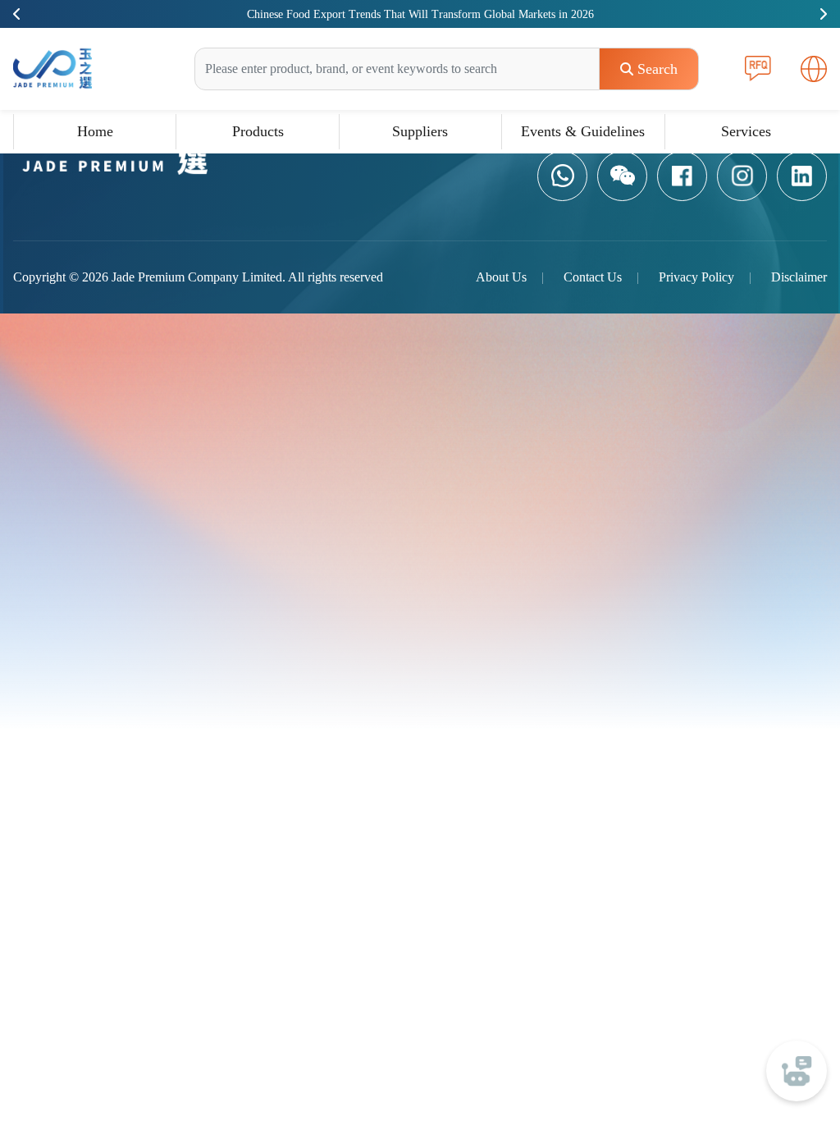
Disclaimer (799, 277)
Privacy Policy (696, 277)
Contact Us (593, 277)
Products (258, 131)
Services (746, 131)
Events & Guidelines (583, 131)
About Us (501, 277)
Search (657, 69)
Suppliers (420, 131)
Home (95, 131)
